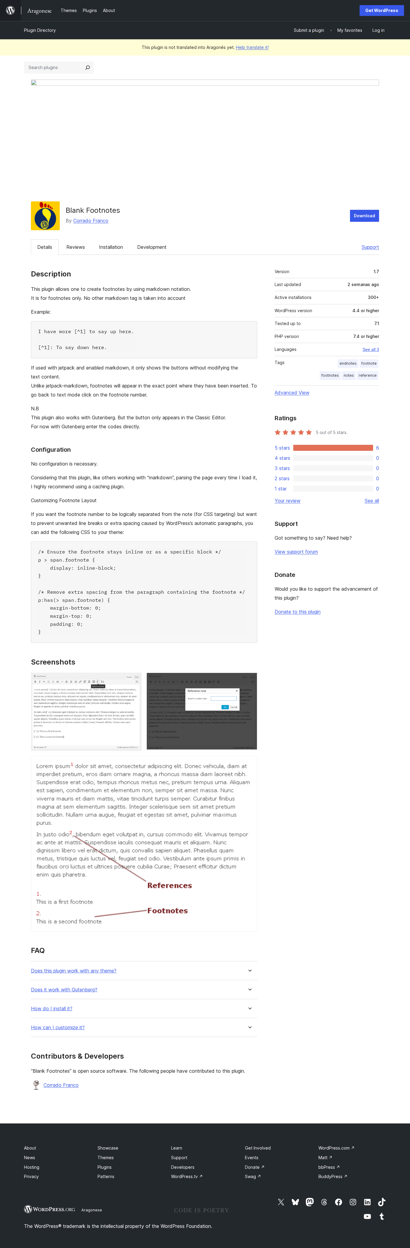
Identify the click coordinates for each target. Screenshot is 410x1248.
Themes (106, 1157)
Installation (111, 247)
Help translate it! (252, 47)
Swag (253, 1176)
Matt (325, 1157)
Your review (287, 501)
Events (251, 1157)
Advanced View (292, 393)
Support (370, 247)
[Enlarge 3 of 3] (249, 764)
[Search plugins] (88, 68)
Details (44, 247)
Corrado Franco (90, 221)
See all (372, 501)
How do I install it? (51, 1008)
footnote (369, 363)
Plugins (105, 1167)
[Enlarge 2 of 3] (249, 681)
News (29, 1157)
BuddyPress (333, 1176)
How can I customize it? (58, 1027)
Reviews (75, 247)
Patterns (106, 1176)
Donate (255, 1167)
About (30, 1147)
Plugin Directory (40, 30)
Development (152, 247)
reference (368, 375)
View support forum (296, 552)
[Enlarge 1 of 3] (134, 681)
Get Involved (258, 1147)
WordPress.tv (187, 1176)
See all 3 (371, 349)
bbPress (329, 1167)
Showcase (108, 1147)
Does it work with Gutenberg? (64, 990)
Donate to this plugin (298, 612)
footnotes (330, 375)
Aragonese (91, 1209)
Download (364, 215)
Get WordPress (381, 10)
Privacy (31, 1176)
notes (349, 375)
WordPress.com (336, 1147)
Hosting (31, 1167)
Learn (176, 1147)
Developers (182, 1167)
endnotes (348, 363)
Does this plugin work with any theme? (73, 971)
